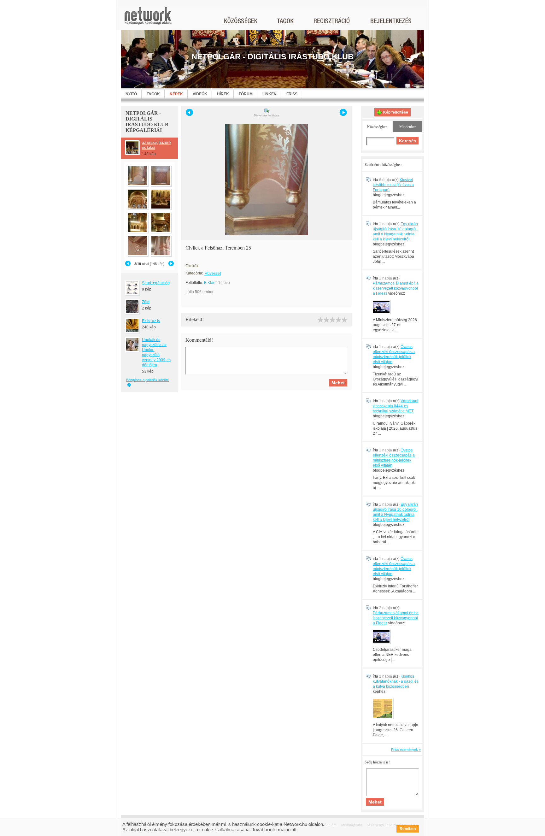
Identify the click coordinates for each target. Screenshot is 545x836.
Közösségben (377, 127)
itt (294, 829)
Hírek (223, 94)
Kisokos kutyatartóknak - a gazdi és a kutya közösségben (396, 681)
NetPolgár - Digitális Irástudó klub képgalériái (147, 121)
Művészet (212, 273)
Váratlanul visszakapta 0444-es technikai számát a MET (395, 406)
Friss (291, 94)
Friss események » (406, 749)
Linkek (269, 94)
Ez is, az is (151, 321)
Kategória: (194, 273)
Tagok (153, 94)
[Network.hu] (148, 19)
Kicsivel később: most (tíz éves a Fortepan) (393, 185)
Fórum (246, 94)
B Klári (209, 282)
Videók (200, 94)
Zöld (145, 302)
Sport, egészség (156, 283)
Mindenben (407, 127)
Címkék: (192, 266)
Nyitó (131, 94)
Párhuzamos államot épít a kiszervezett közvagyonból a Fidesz (396, 288)
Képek (176, 94)
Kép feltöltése (395, 112)
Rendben (408, 829)
